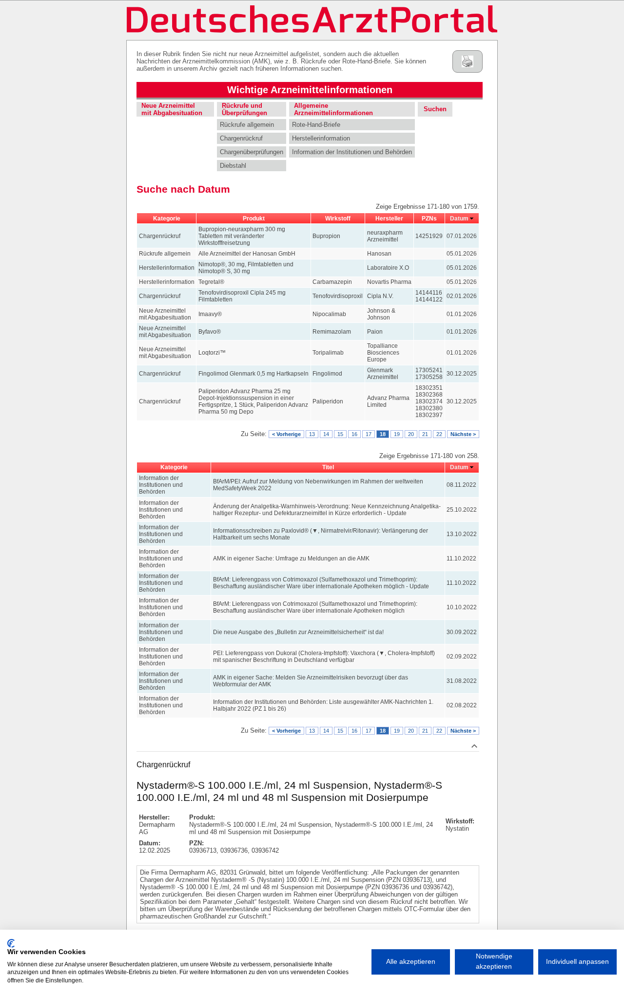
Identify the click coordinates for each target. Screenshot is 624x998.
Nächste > (463, 434)
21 (425, 434)
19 (397, 434)
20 (411, 434)
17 (368, 434)
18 (383, 434)
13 (312, 434)
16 (354, 434)
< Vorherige (286, 434)
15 (340, 434)
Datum (459, 218)
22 (439, 434)
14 (326, 434)
